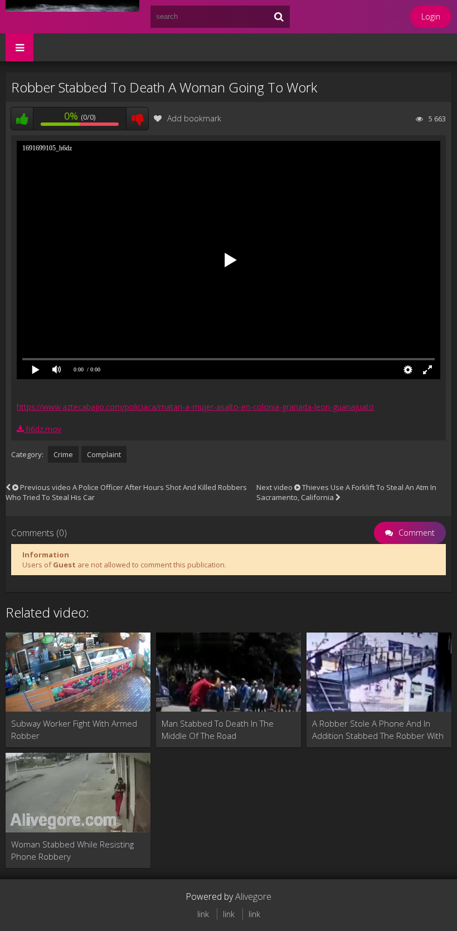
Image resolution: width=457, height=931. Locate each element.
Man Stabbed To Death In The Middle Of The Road (218, 729)
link (203, 914)
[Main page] (72, 16)
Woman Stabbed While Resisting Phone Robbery (72, 850)
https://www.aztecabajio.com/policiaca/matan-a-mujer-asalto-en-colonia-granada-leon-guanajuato (195, 406)
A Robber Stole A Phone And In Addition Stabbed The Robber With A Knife (378, 730)
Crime (63, 454)
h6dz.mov (42, 429)
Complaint (104, 454)
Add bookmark (194, 118)
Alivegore (253, 896)
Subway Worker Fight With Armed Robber (74, 729)
